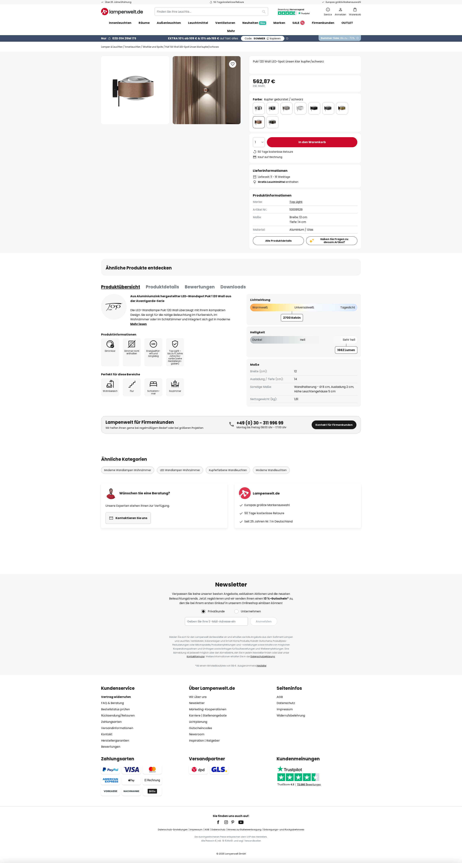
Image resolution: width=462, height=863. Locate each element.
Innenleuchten (133, 46)
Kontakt (106, 734)
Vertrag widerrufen (116, 697)
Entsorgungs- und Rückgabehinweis (284, 829)
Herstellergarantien (115, 740)
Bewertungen (200, 287)
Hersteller (261, 665)
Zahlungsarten (111, 722)
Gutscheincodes (200, 728)
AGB (280, 697)
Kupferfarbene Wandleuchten (228, 470)
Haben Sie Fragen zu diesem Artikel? (334, 240)
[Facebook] (220, 822)
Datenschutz (286, 703)
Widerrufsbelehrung (291, 715)
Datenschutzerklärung (262, 656)
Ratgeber (213, 740)
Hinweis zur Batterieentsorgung (244, 829)
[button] (232, 64)
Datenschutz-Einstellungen (173, 829)
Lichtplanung (198, 722)
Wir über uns (198, 697)
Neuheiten (253, 23)
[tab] (120, 287)
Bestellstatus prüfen (115, 709)
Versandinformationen (117, 728)
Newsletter (197, 703)
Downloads (233, 287)
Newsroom (196, 734)
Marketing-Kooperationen (207, 709)
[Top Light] (114, 307)
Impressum (285, 709)
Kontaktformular (196, 656)
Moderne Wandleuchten (271, 470)
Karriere (195, 715)
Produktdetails (162, 287)
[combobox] (211, 11)
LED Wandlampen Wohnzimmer (180, 470)
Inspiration (196, 740)
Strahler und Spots (153, 46)
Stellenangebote (215, 715)
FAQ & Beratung (112, 703)
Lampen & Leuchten (112, 46)
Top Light (295, 202)
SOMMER (263, 38)
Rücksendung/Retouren (118, 715)
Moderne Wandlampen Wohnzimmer (127, 470)
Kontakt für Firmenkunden (334, 425)
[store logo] (122, 11)
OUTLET (347, 23)
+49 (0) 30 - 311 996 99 (260, 423)
